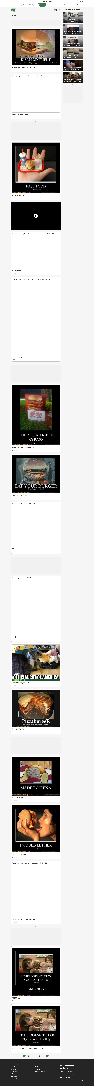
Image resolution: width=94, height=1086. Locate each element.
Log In (81, 1)
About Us (37, 1069)
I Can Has (13, 1066)
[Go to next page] (47, 1056)
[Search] (13, 2)
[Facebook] (56, 10)
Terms (67, 1082)
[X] (60, 10)
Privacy (71, 1082)
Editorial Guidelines (40, 1071)
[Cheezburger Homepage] (47, 1)
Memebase (14, 1071)
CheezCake (14, 1078)
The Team (37, 1066)
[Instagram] (53, 10)
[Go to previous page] (24, 1056)
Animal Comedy (15, 1074)
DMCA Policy (80, 1082)
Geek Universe (14, 1076)
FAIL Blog (13, 1069)
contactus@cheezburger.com (68, 1074)
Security (75, 1082)
